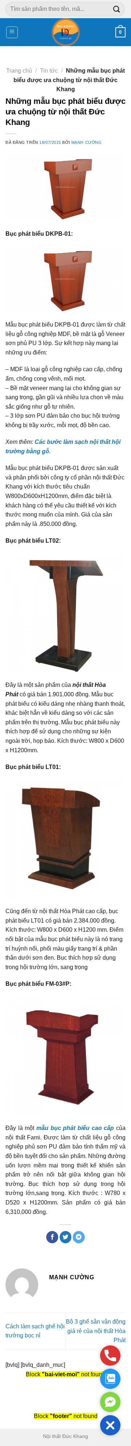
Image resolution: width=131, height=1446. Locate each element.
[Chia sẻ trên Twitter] (66, 1237)
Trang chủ (19, 71)
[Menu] (12, 32)
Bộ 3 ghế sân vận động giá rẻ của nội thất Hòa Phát (96, 1331)
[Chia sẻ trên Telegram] (79, 1237)
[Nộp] (117, 9)
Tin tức (49, 71)
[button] (110, 1425)
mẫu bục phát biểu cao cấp (75, 1128)
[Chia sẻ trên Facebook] (52, 1237)
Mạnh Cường (86, 142)
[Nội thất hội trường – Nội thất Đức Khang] (65, 32)
